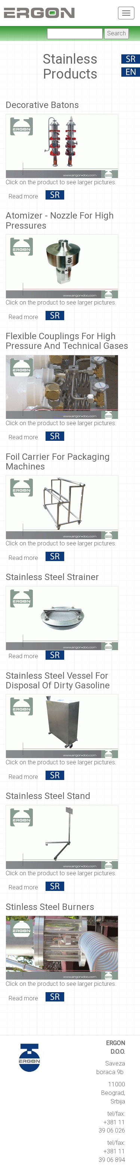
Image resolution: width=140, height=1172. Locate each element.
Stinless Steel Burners (50, 907)
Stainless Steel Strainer (52, 577)
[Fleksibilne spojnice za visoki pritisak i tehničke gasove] (55, 437)
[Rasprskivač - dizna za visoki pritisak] (55, 317)
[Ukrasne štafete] (55, 196)
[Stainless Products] (130, 73)
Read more (23, 196)
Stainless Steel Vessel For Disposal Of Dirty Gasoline (58, 681)
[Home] (39, 11)
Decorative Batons (42, 105)
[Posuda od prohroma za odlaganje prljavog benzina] (55, 776)
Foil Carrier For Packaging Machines (58, 462)
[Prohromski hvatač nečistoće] (55, 656)
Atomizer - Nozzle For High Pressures (60, 220)
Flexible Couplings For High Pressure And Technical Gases (67, 341)
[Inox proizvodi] (130, 60)
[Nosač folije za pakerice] (55, 557)
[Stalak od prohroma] (55, 887)
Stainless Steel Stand (48, 796)
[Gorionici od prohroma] (55, 998)
